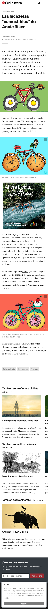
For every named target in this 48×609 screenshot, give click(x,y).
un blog (25, 271)
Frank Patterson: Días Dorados (17, 476)
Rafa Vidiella (10, 37)
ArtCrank (20, 284)
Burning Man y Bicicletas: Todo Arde (20, 420)
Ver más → (7, 392)
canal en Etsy (21, 343)
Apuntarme (37, 576)
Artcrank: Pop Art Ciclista (15, 531)
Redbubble (17, 350)
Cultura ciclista (8, 11)
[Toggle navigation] (44, 3)
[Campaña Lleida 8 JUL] (24, 205)
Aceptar (24, 604)
